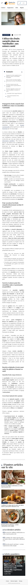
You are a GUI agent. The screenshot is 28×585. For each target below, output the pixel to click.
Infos (6, 561)
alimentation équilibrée (8, 140)
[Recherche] (20, 3)
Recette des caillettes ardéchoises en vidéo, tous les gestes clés (12, 486)
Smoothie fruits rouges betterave (14, 93)
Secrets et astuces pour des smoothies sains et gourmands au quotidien (13, 85)
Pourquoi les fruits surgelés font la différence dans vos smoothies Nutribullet (13, 76)
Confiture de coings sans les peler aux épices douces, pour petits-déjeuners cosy (12, 505)
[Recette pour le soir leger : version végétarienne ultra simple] (13, 516)
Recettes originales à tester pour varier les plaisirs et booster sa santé (13, 90)
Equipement (6, 34)
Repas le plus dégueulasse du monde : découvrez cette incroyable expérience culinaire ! (14, 568)
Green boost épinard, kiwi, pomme (13, 96)
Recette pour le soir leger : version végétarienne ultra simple (9, 525)
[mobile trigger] (2, 3)
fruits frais (4, 128)
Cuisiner (4, 483)
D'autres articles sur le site (12, 466)
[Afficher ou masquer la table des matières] (17, 71)
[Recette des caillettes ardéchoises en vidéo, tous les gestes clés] (13, 477)
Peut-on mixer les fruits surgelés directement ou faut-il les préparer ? (14, 81)
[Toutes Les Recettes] (10, 3)
